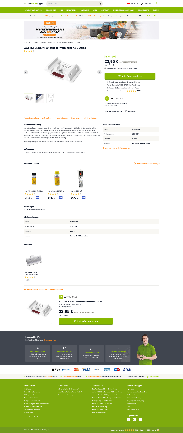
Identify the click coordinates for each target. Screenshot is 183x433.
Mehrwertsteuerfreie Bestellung (137, 392)
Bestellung (27, 389)
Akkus (95, 10)
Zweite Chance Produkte (32, 410)
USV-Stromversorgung (99, 407)
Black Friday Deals (133, 410)
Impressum (130, 389)
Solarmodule (51, 10)
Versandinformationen (31, 398)
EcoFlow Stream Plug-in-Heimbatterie (104, 389)
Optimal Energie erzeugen (66, 395)
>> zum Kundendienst (31, 417)
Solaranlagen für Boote (99, 410)
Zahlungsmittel (29, 395)
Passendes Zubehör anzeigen (148, 164)
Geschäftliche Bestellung (32, 392)
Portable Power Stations (33, 10)
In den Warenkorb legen (132, 76)
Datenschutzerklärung (134, 398)
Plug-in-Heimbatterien (68, 10)
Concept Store (28, 413)
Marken (141, 16)
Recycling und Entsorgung (135, 401)
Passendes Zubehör (61, 118)
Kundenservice (132, 16)
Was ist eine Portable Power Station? (70, 392)
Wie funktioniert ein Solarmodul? (68, 389)
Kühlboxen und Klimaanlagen (123, 10)
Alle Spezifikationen (90, 118)
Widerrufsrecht (131, 404)
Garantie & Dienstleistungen (33, 407)
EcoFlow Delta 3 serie (99, 413)
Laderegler (105, 10)
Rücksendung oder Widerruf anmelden (36, 404)
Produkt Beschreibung (112, 111)
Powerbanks (84, 10)
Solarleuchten (143, 10)
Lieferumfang (46, 118)
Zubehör (156, 10)
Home (36, 43)
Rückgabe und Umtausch (32, 401)
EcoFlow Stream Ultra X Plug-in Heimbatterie (106, 398)
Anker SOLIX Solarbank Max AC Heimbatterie (107, 392)
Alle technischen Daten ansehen (117, 148)
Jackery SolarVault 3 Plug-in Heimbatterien (106, 395)
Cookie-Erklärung (132, 395)
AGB (128, 407)
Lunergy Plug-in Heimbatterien (102, 401)
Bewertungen (75, 118)
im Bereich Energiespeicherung (104, 16)
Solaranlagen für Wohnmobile (102, 404)
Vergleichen (132, 111)
